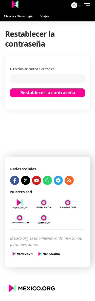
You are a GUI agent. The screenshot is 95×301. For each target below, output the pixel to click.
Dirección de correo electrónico (32, 69)
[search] (63, 5)
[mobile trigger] (85, 5)
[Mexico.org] (15, 5)
